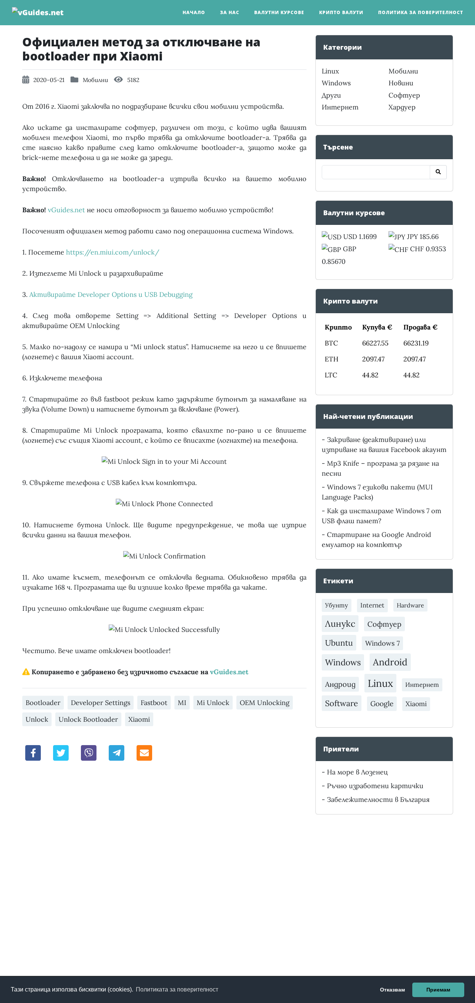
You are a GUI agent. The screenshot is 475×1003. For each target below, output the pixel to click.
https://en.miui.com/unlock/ (112, 252)
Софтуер (404, 95)
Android (390, 662)
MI (182, 702)
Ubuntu (339, 642)
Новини (401, 83)
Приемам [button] (438, 990)
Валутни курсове (279, 12)
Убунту (336, 605)
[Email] (144, 752)
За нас (229, 12)
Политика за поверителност (420, 12)
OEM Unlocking (264, 702)
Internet (372, 605)
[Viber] (89, 752)
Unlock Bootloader (88, 719)
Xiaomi (139, 719)
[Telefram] (116, 752)
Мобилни (95, 79)
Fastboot (154, 702)
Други (331, 95)
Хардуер (402, 107)
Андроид (340, 684)
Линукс (340, 623)
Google (381, 703)
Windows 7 (382, 643)
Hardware (410, 605)
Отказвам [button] (392, 990)
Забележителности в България (378, 799)
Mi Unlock (213, 702)
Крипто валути (341, 12)
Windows (336, 83)
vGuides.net (66, 210)
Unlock (37, 719)
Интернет (340, 107)
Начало (194, 12)
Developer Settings (100, 702)
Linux (330, 71)
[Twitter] (61, 752)
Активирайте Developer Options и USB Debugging (111, 294)
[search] (438, 172)
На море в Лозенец (357, 772)
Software (341, 703)
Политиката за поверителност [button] (177, 989)
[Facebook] (33, 752)
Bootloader (43, 702)
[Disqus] (164, 870)
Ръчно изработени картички (375, 785)
